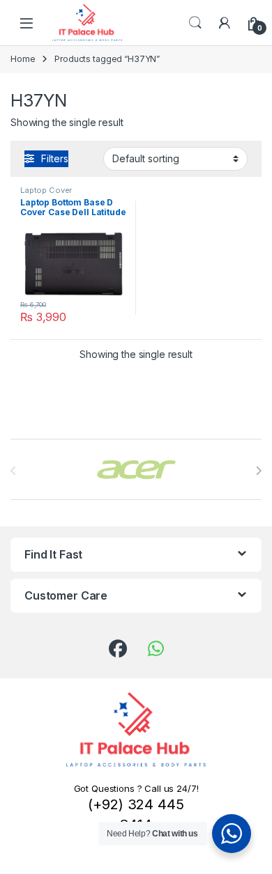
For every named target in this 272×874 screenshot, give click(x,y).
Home (22, 59)
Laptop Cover (46, 190)
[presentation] (258, 471)
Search (195, 23)
